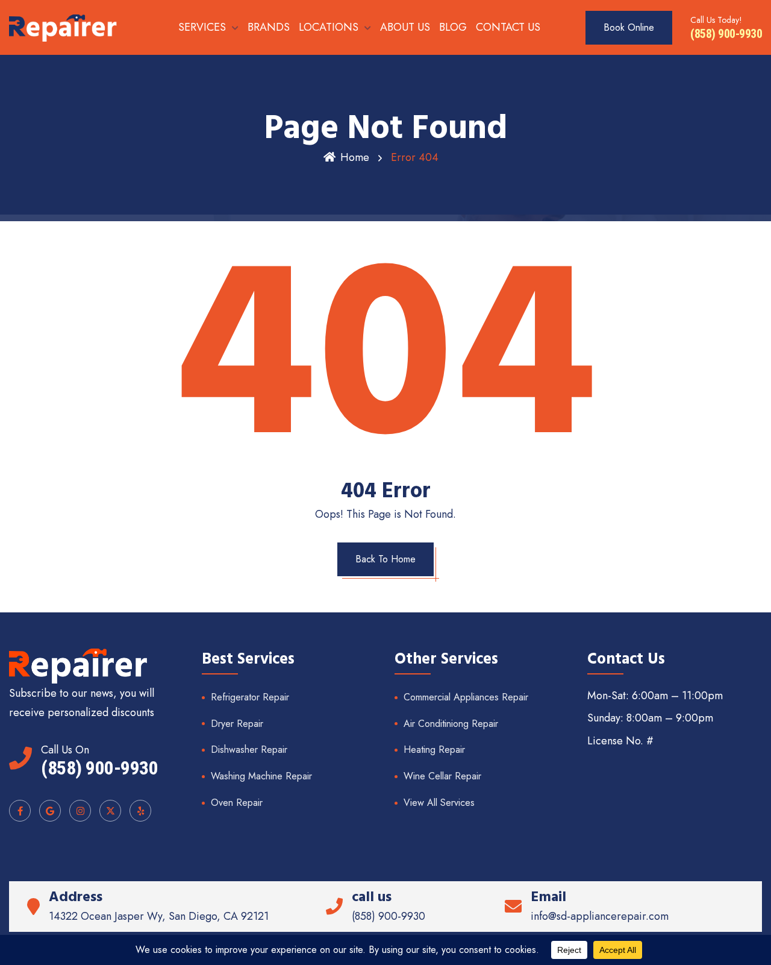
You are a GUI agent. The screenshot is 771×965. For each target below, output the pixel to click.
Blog (453, 27)
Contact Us (508, 27)
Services (202, 27)
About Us (405, 27)
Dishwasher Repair (249, 749)
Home (354, 157)
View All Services (439, 802)
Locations (328, 27)
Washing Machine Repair (261, 776)
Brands (269, 27)
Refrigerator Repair (250, 697)
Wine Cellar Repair (442, 776)
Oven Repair (237, 802)
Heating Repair (434, 749)
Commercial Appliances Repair (466, 697)
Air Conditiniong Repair (451, 724)
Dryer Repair (237, 724)
